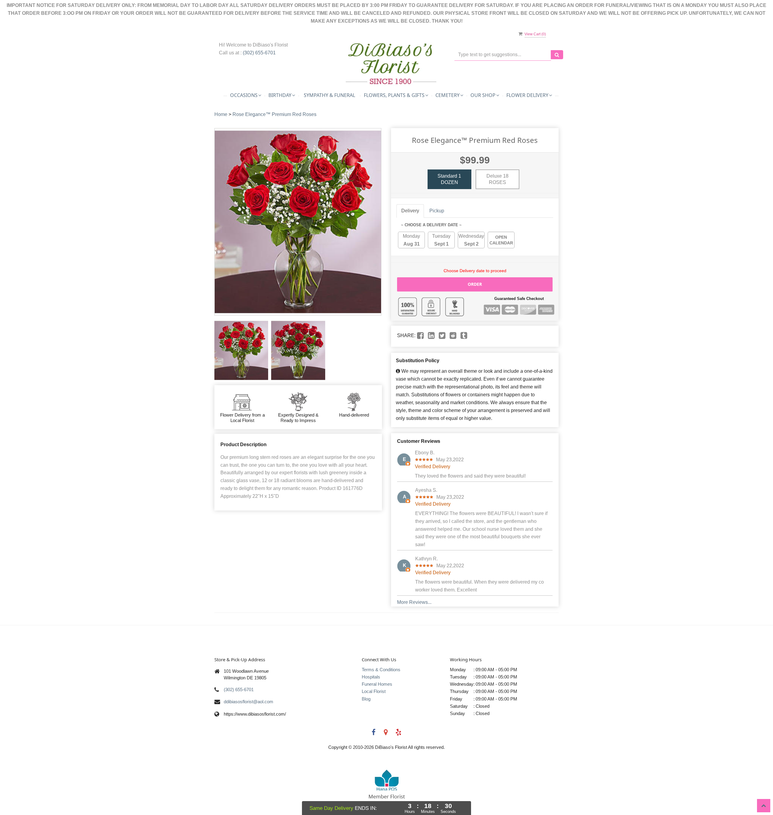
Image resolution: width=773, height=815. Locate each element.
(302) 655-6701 (259, 52)
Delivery (410, 210)
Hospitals (371, 676)
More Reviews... (414, 602)
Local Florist (374, 691)
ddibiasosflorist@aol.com (248, 701)
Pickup (436, 210)
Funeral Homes (377, 684)
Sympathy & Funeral (329, 95)
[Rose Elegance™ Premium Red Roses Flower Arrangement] (241, 350)
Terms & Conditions (381, 669)
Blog (366, 698)
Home (220, 114)
